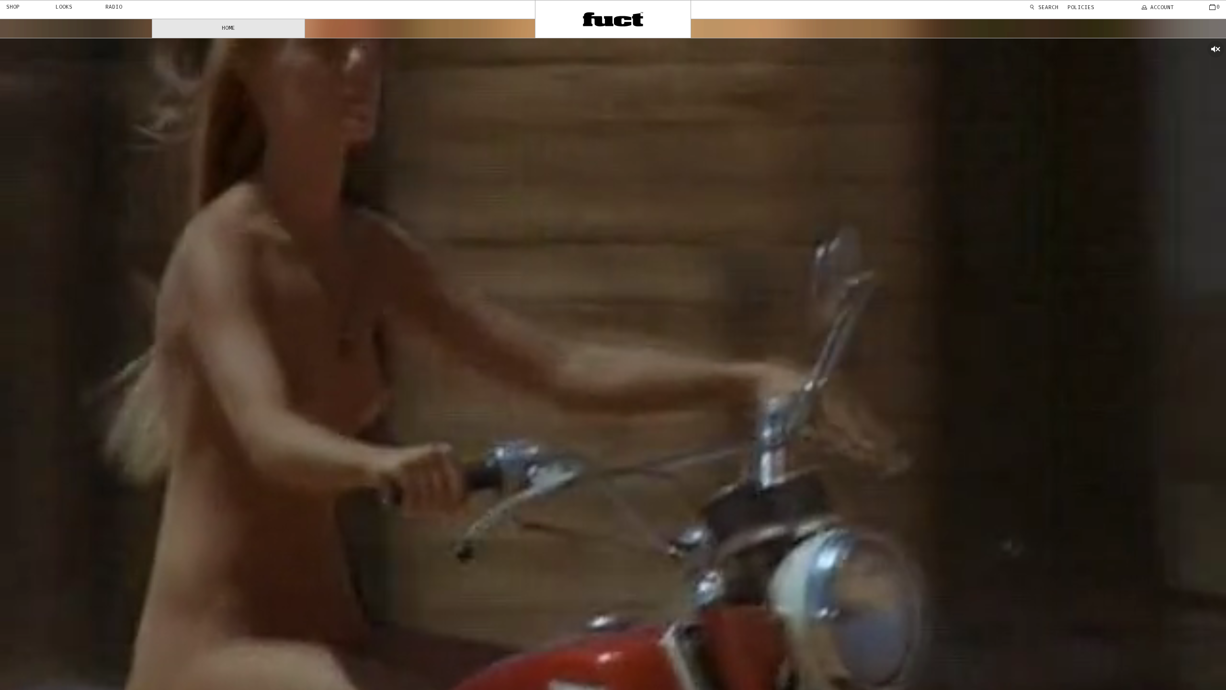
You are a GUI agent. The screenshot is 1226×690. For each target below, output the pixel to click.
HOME (228, 28)
